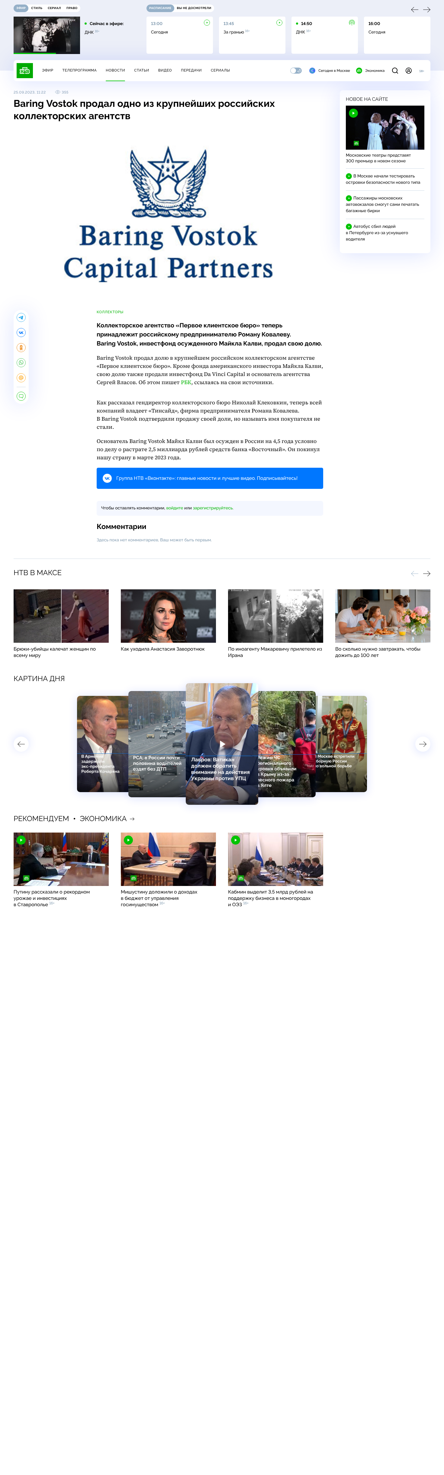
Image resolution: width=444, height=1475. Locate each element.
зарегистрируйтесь (213, 508)
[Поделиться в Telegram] (21, 317)
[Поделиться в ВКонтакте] (21, 332)
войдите (174, 508)
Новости (115, 70)
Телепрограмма (79, 70)
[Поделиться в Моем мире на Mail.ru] (21, 377)
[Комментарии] (21, 396)
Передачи (191, 70)
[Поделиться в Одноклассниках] (21, 347)
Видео (165, 70)
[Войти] (409, 71)
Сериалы (220, 70)
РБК (186, 382)
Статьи (141, 70)
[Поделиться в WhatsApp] (21, 362)
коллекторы (110, 312)
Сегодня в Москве (334, 70)
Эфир (47, 70)
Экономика (374, 70)
